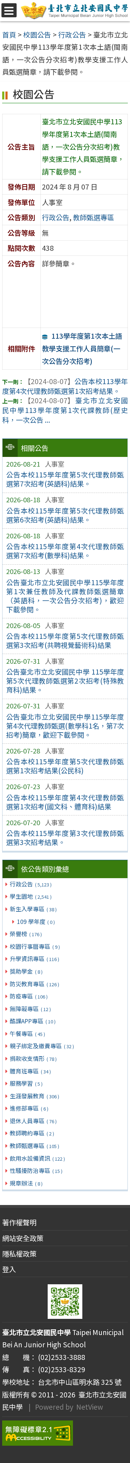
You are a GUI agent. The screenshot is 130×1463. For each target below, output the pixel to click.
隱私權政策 (19, 1254)
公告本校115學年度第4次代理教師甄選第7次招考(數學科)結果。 (65, 550)
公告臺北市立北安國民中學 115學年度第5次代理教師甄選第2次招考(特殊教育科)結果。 (65, 681)
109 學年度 (36, 921)
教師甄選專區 (34, 1145)
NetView (89, 1407)
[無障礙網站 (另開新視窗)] (65, 1433)
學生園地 (30, 896)
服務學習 (26, 1083)
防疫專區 (28, 996)
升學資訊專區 (34, 958)
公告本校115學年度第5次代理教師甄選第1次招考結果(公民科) (65, 765)
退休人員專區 (33, 1120)
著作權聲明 (19, 1222)
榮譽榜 (26, 933)
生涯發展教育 (34, 1095)
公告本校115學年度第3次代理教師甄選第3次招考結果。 (65, 837)
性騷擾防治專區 (36, 1170)
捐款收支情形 (33, 1058)
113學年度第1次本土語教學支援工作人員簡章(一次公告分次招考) (82, 348)
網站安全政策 (22, 1238)
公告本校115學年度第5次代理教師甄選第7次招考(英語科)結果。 (65, 479)
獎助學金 (26, 971)
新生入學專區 (33, 908)
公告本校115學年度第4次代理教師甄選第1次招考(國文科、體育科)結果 (65, 801)
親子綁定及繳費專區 (42, 1045)
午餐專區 (27, 1033)
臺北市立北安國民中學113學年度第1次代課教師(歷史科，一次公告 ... (65, 410)
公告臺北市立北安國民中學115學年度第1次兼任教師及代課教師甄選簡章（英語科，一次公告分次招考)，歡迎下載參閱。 (65, 595)
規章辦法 (26, 1183)
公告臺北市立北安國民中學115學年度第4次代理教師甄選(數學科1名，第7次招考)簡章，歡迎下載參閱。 (65, 726)
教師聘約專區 (32, 1133)
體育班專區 (30, 1071)
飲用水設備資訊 (37, 1158)
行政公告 (30, 884)
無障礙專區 (30, 1008)
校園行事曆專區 (35, 946)
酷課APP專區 (32, 1021)
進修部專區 (29, 1108)
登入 (9, 1269)
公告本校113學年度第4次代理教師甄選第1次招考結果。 (65, 386)
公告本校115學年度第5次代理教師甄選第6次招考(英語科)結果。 (65, 515)
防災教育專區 (34, 983)
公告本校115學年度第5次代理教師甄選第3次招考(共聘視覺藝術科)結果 (65, 640)
